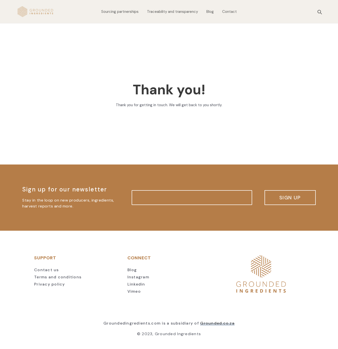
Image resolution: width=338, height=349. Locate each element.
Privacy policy (49, 284)
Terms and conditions (57, 277)
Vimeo (134, 291)
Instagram (138, 277)
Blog (132, 269)
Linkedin (136, 284)
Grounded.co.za (217, 323)
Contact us (46, 269)
